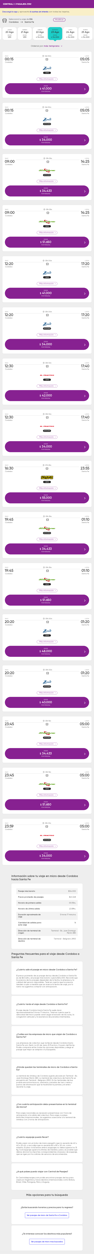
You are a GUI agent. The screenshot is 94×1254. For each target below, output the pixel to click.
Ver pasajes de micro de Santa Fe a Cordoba (47, 1215)
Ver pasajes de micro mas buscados (47, 1242)
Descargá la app (10, 12)
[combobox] (53, 46)
